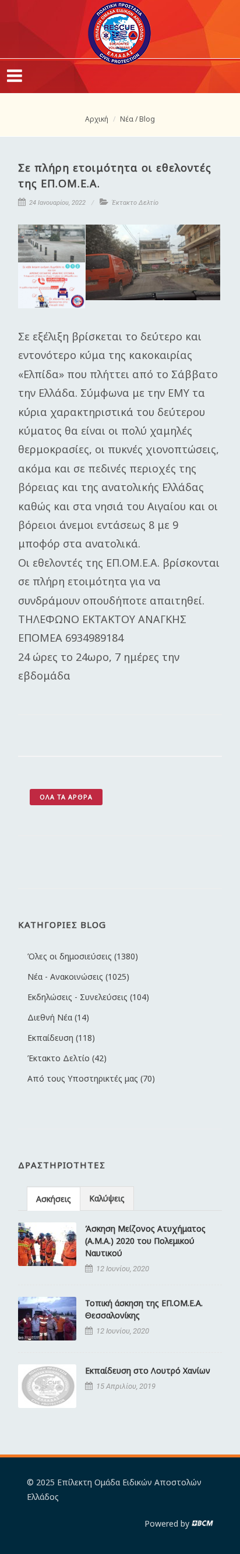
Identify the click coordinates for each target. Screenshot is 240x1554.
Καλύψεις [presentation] (107, 1198)
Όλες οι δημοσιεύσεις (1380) (82, 956)
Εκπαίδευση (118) (61, 1037)
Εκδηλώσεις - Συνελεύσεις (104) (88, 996)
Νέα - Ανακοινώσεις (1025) (78, 976)
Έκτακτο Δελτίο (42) (67, 1058)
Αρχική (96, 119)
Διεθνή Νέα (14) (58, 1017)
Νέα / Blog (137, 119)
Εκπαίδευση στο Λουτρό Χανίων (147, 1370)
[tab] (53, 1198)
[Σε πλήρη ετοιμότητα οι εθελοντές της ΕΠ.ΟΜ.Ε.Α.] (52, 244)
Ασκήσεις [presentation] (53, 1198)
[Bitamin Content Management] (202, 1523)
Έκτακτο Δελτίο (135, 203)
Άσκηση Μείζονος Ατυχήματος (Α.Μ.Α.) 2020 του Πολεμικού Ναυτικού (145, 1240)
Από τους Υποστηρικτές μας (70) (91, 1078)
